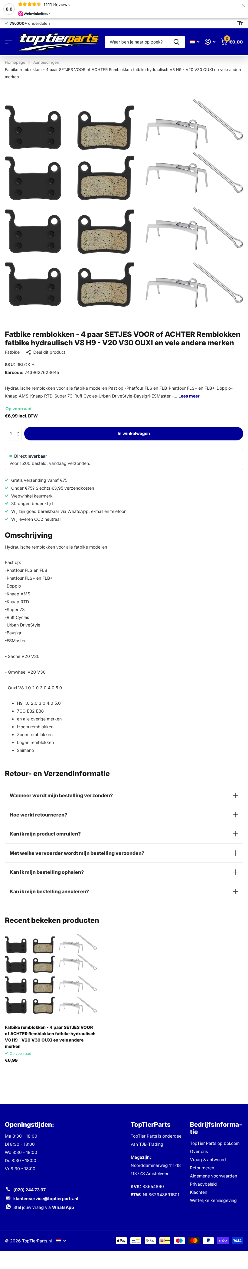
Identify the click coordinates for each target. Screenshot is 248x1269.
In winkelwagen (134, 433)
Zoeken (176, 42)
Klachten (198, 1192)
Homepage (15, 62)
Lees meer (189, 395)
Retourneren (202, 1167)
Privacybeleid (203, 1184)
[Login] (210, 42)
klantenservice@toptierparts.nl (45, 1198)
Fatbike (12, 352)
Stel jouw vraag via (43, 1207)
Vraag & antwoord (208, 1159)
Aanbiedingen (46, 62)
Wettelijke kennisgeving (213, 1200)
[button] (19, 428)
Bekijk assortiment (8, 42)
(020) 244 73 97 (29, 1189)
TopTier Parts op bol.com (215, 1143)
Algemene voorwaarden (213, 1175)
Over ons (199, 1151)
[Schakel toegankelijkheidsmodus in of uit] (240, 23)
